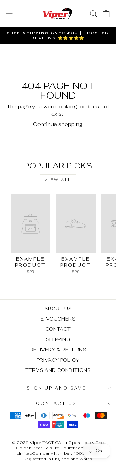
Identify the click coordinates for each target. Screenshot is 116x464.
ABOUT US (58, 309)
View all (58, 179)
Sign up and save (57, 388)
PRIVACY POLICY (58, 360)
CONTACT (58, 329)
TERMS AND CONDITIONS (58, 370)
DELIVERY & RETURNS (58, 350)
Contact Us (56, 403)
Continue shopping (58, 124)
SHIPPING (58, 339)
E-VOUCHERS (58, 319)
